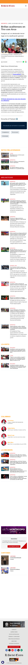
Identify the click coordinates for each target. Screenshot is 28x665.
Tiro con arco (15, 132)
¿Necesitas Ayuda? (14, 646)
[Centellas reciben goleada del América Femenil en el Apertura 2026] (5, 288)
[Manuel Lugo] (4, 436)
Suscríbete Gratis (14, 546)
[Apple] (18, 650)
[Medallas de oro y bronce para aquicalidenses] (5, 155)
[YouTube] (12, 650)
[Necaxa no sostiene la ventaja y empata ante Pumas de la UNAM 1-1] (5, 300)
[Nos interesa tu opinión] (14, 624)
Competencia (5, 132)
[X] (9, 650)
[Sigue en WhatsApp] (23, 62)
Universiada (5, 136)
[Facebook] (6, 650)
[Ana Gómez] (4, 422)
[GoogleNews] (15, 650)
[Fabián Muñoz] (4, 429)
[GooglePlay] (21, 650)
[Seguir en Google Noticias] (26, 62)
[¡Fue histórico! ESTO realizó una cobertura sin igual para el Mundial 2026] (5, 272)
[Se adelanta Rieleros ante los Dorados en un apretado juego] (5, 167)
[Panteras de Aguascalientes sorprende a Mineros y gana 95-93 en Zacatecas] (5, 222)
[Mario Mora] (4, 443)
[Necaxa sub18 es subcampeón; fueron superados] (5, 161)
